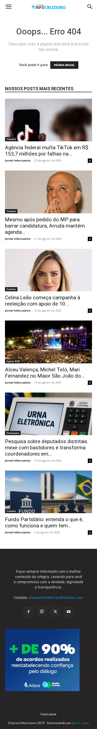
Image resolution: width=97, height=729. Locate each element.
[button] (8, 6)
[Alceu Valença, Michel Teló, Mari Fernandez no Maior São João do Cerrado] (48, 342)
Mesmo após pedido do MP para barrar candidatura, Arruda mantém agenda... (45, 226)
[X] (55, 612)
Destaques (12, 433)
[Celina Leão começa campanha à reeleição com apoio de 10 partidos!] (48, 270)
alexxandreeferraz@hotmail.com (56, 597)
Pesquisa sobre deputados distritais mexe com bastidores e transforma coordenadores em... (46, 447)
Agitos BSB (13, 361)
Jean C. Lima (80, 723)
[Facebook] (28, 612)
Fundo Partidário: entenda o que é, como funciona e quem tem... (44, 522)
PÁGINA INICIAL (64, 65)
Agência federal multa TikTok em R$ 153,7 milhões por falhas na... (46, 151)
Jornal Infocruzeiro (18, 160)
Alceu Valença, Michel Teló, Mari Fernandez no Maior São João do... (45, 373)
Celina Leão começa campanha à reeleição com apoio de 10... (42, 301)
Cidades (11, 139)
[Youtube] (69, 612)
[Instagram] (42, 612)
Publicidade (48, 714)
